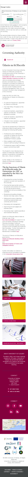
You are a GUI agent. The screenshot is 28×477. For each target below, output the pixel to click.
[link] (13, 439)
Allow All (11, 19)
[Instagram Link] (8, 406)
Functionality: (5, 14)
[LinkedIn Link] (11, 411)
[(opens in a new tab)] (14, 440)
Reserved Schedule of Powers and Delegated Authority (12, 244)
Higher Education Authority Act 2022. (13, 78)
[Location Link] (14, 429)
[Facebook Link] (14, 406)
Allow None (18, 19)
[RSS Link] (17, 411)
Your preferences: (18, 14)
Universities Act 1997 (8, 76)
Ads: (17, 16)
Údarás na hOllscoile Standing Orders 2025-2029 (13, 239)
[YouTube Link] (20, 406)
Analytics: (10, 16)
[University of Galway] (7, 46)
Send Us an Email (15, 391)
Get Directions (14, 389)
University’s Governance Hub (14, 254)
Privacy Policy (17, 40)
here (9, 163)
